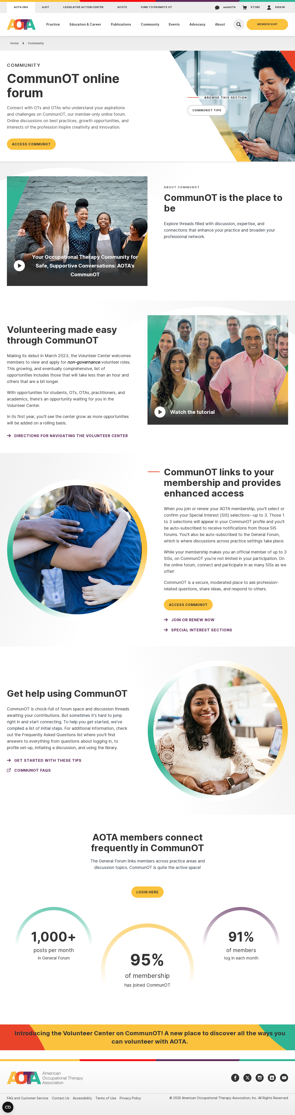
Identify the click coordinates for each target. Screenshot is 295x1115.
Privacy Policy (130, 1098)
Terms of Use (105, 1098)
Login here (147, 892)
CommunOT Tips (206, 110)
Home (14, 43)
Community (36, 43)
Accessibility (82, 1098)
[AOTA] (20, 24)
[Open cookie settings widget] (7, 1107)
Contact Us (60, 1098)
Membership (267, 24)
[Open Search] (238, 24)
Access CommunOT (31, 144)
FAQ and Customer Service (27, 1098)
